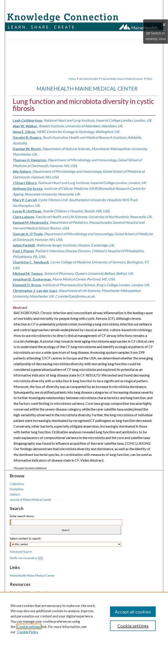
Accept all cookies (133, 611)
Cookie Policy (27, 632)
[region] (84, 618)
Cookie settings (29, 626)
